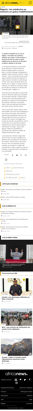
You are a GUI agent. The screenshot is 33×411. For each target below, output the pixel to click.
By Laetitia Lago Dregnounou (10, 46)
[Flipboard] (25, 379)
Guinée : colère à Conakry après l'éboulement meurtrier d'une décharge (14, 359)
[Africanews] (11, 3)
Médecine (9, 171)
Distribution (4, 395)
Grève (8, 168)
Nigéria (5, 33)
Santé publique (18, 168)
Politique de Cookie (26, 391)
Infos (3, 7)
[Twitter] (21, 379)
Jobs (2, 399)
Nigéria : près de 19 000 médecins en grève (13, 197)
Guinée (4, 354)
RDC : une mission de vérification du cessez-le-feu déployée (16, 328)
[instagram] (16, 382)
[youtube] (16, 379)
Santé (23, 177)
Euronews (29, 403)
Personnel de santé (12, 174)
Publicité (29, 395)
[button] (18, 27)
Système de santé (11, 177)
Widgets (3, 403)
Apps (30, 399)
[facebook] (30, 379)
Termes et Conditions (25, 388)
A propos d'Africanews (7, 388)
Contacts (3, 391)
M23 (3, 324)
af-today (5, 294)
